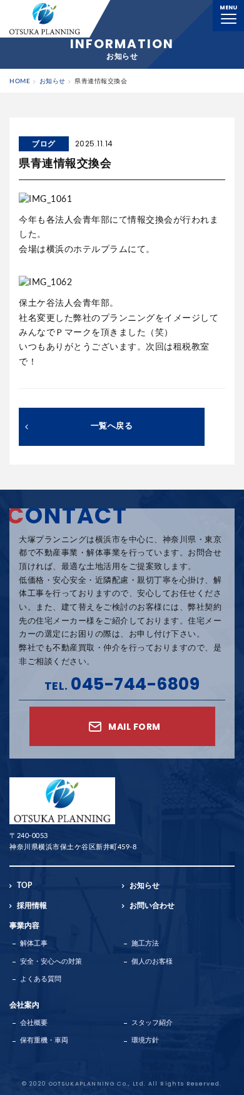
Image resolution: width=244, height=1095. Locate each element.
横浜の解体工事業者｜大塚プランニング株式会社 (44, 18)
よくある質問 (40, 979)
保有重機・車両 (44, 1040)
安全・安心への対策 (51, 961)
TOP (24, 885)
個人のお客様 (152, 961)
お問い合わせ (152, 905)
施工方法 (145, 943)
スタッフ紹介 (152, 1022)
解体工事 (34, 943)
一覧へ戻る (112, 426)
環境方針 (145, 1040)
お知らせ (145, 885)
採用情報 (32, 905)
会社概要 (34, 1022)
